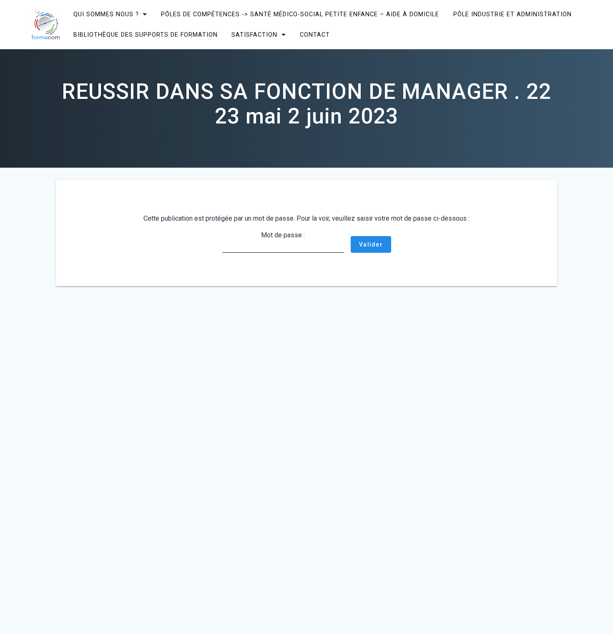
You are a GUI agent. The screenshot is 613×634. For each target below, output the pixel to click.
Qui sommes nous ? (105, 14)
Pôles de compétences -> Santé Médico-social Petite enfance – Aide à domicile (300, 14)
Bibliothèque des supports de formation (145, 34)
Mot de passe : (283, 235)
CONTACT (315, 34)
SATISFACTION (254, 34)
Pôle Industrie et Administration (512, 14)
